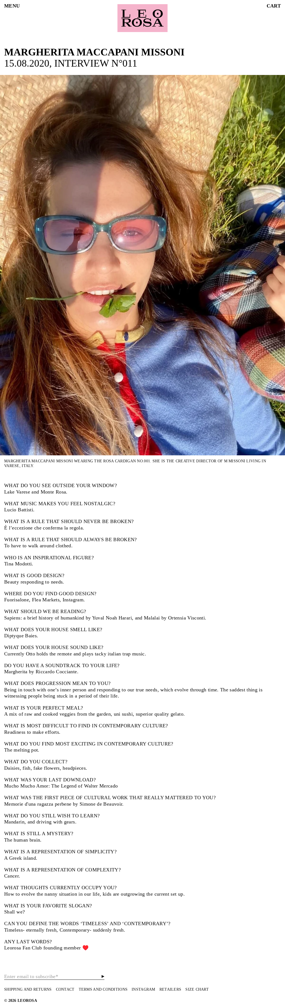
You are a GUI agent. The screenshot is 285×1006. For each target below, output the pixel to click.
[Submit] (103, 976)
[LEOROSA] (142, 18)
